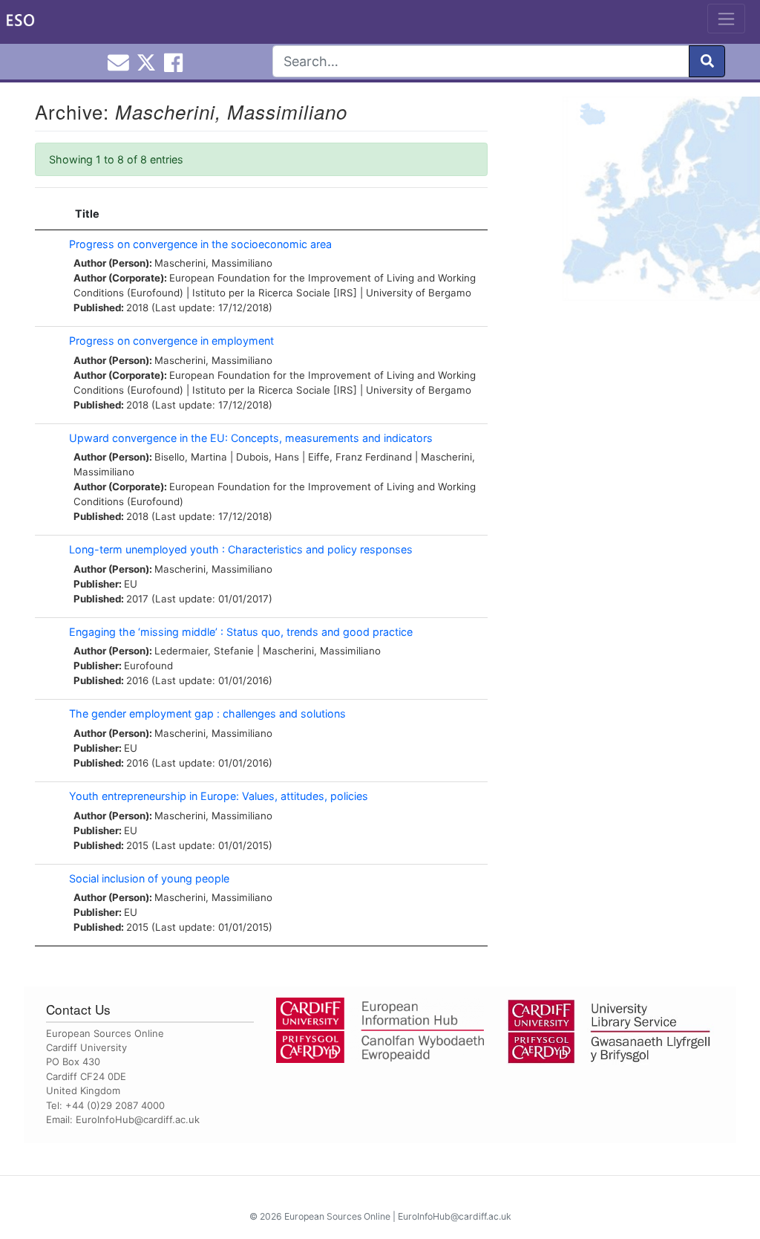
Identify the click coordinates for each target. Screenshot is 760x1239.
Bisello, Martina (190, 457)
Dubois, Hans (267, 457)
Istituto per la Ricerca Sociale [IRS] (274, 293)
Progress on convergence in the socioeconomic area (200, 244)
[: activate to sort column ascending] (48, 214)
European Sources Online (337, 1216)
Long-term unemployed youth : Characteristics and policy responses (241, 549)
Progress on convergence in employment (171, 340)
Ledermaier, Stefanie (204, 651)
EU (130, 584)
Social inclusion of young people (149, 878)
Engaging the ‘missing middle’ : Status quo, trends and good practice (241, 631)
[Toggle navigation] (726, 18)
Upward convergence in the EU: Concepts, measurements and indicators (251, 438)
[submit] (707, 61)
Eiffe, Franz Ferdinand (360, 457)
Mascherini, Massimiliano (213, 263)
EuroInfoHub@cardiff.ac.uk (138, 1119)
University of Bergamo (418, 293)
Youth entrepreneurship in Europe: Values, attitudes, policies (218, 796)
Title (87, 213)
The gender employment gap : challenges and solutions (207, 713)
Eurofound (148, 665)
